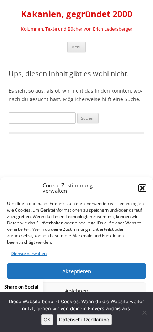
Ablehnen (76, 290)
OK (47, 319)
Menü (76, 47)
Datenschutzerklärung (84, 319)
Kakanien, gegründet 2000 (76, 14)
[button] (142, 188)
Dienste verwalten (29, 253)
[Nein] (144, 312)
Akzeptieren (76, 271)
